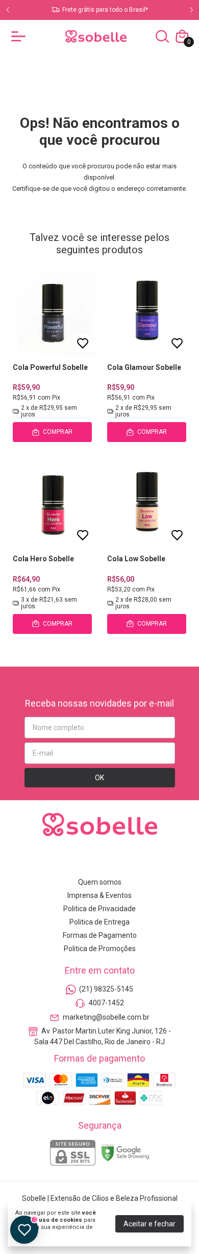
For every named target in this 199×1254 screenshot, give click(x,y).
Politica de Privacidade (99, 909)
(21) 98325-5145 (106, 989)
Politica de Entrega (99, 922)
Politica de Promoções (100, 948)
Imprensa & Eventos (99, 895)
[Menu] (20, 36)
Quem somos (99, 882)
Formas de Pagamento (100, 935)
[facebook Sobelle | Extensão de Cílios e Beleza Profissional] (88, 859)
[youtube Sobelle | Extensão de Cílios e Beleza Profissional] (112, 859)
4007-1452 (106, 1003)
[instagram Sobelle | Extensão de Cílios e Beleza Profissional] (64, 859)
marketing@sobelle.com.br (106, 1017)
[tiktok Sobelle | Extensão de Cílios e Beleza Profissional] (136, 859)
